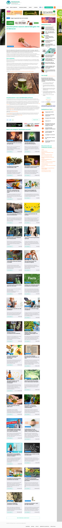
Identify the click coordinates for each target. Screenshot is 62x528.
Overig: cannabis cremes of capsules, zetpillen (48, 95)
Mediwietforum (14, 3)
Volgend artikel (35, 119)
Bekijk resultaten (48, 99)
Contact (37, 526)
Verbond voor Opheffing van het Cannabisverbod (46, 160)
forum (49, 7)
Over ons (32, 526)
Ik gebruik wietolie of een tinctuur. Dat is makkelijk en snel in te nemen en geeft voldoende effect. (49, 89)
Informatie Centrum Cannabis (46, 170)
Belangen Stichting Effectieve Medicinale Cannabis (47, 157)
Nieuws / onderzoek (13, 7)
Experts (30, 7)
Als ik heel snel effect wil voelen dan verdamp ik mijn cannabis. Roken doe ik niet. (49, 86)
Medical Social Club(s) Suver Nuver (46, 154)
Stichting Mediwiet (44, 151)
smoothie (21, 94)
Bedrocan (42, 166)
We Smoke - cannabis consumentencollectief (48, 161)
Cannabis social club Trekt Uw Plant (47, 162)
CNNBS (42, 149)
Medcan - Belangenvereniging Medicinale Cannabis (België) (47, 168)
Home (7, 7)
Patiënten (35, 7)
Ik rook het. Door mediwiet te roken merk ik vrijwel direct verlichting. (48, 83)
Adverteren (28, 526)
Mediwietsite (15, 2)
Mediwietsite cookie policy (44, 526)
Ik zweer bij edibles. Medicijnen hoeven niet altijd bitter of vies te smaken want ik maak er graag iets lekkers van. (49, 92)
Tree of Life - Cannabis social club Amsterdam (48, 165)
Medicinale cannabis (23, 7)
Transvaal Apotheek (44, 164)
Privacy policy (53, 526)
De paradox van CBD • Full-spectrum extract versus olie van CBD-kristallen (22, 71)
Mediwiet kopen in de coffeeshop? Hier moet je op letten (23, 18)
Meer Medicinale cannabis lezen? (23, 517)
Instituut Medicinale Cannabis (46, 171)
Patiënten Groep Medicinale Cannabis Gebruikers (47, 153)
